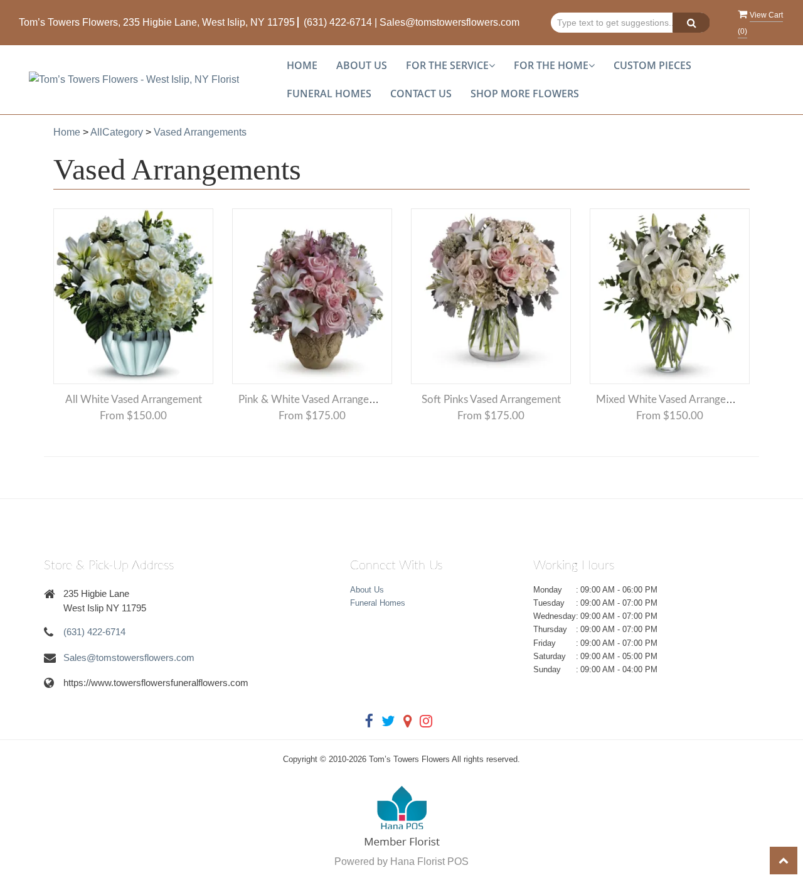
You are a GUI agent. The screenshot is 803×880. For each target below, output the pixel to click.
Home (302, 65)
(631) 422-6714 (338, 22)
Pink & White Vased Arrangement (315, 399)
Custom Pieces (652, 65)
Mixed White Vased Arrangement (673, 399)
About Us (361, 65)
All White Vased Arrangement (133, 399)
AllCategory (116, 132)
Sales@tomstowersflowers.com (449, 22)
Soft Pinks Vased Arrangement (491, 399)
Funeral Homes (329, 93)
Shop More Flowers (525, 93)
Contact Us (421, 93)
